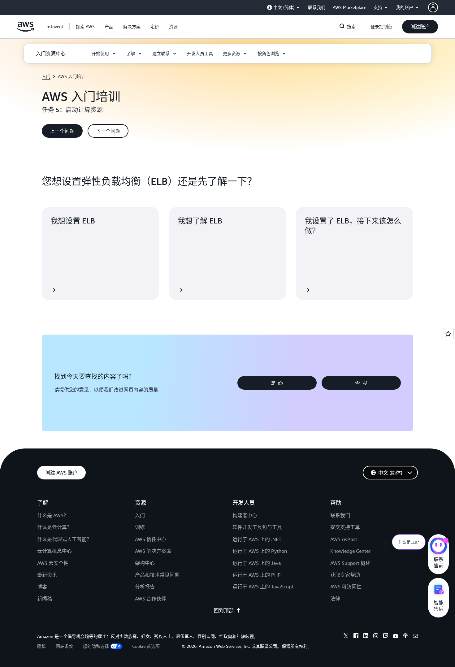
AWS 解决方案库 (153, 551)
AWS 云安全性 (52, 563)
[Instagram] (375, 636)
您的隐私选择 (96, 646)
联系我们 (340, 515)
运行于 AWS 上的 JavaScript (262, 586)
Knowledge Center (350, 551)
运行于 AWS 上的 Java (256, 563)
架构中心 (145, 563)
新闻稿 (44, 599)
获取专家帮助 (345, 575)
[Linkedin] (365, 636)
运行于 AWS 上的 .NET (256, 539)
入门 (46, 76)
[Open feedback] (448, 333)
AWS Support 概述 (350, 563)
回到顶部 (224, 610)
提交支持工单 (345, 527)
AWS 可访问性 (346, 586)
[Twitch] (385, 636)
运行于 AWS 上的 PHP (256, 575)
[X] (346, 636)
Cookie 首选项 (146, 646)
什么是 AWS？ (52, 515)
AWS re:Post (343, 539)
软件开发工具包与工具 (257, 527)
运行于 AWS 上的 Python (259, 551)
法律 (335, 599)
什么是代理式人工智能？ (64, 539)
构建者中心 (244, 515)
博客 (42, 586)
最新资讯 (47, 575)
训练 (140, 527)
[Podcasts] (405, 636)
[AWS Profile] (433, 7)
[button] (85, 26)
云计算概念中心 (54, 551)
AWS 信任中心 (150, 539)
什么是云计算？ (54, 527)
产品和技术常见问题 (157, 575)
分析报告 (145, 586)
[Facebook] (355, 636)
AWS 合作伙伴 (150, 599)
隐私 (41, 646)
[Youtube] (395, 636)
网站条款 (64, 646)
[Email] (415, 636)
